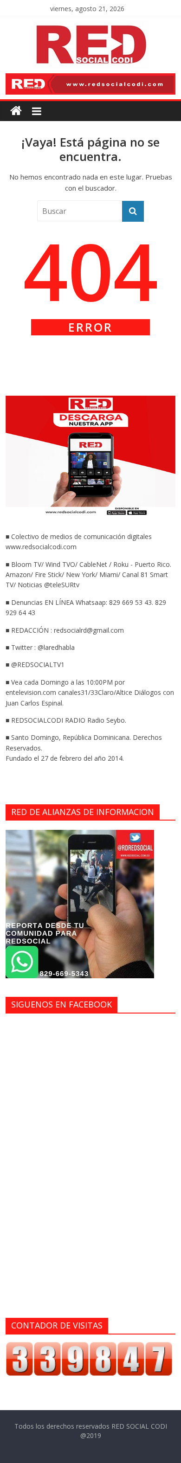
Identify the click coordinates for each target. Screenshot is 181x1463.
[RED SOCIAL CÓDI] (16, 111)
